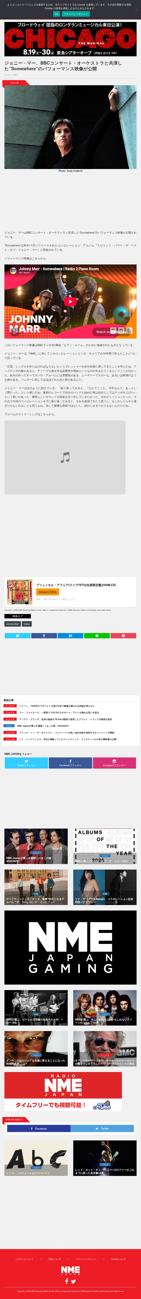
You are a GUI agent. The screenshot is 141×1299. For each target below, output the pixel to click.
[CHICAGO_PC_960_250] (70, 39)
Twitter (103, 1128)
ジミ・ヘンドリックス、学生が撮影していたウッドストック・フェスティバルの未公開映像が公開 (67, 739)
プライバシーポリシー (86, 1258)
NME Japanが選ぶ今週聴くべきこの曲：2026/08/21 (43, 725)
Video (27, 623)
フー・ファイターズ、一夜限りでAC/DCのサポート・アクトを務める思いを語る (59, 712)
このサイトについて (24, 1258)
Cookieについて (118, 1258)
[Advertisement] (70, 202)
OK (56, 13)
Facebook (39, 1128)
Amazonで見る (48, 592)
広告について (55, 1258)
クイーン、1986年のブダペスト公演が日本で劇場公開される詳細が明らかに (57, 705)
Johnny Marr (12, 623)
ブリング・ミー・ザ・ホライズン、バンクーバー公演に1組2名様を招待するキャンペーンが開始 (66, 732)
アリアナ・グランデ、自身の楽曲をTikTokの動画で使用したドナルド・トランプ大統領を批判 (65, 719)
